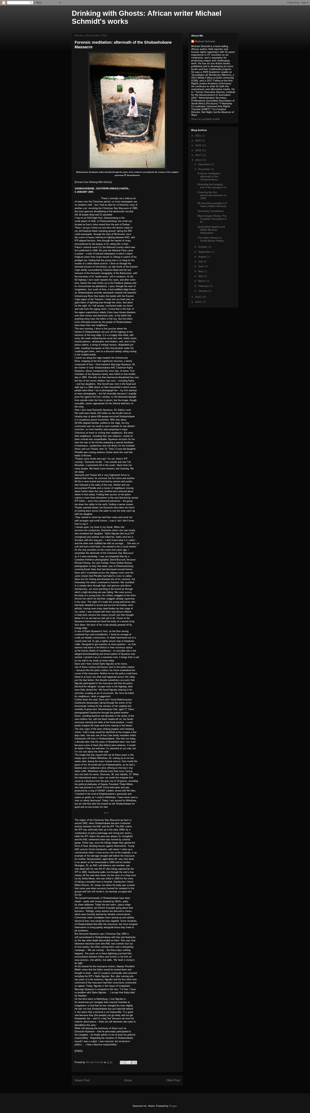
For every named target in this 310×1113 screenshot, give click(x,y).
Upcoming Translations (211, 211)
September (205, 251)
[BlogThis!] (125, 1062)
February (203, 286)
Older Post (173, 1080)
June (201, 266)
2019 (198, 145)
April (201, 276)
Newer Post (82, 1080)
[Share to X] (128, 1062)
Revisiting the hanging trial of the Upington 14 (212, 186)
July (200, 261)
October (203, 246)
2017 (198, 155)
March (202, 281)
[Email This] (121, 1062)
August (202, 256)
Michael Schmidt (205, 41)
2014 (198, 301)
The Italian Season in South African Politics (211, 239)
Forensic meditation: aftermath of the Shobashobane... (209, 176)
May (201, 271)
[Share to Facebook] (132, 1062)
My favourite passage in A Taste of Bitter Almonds (212, 205)
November (204, 169)
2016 (198, 160)
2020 (198, 140)
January (203, 290)
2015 (198, 296)
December (204, 164)
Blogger (173, 1106)
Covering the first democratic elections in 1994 (212, 195)
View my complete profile (205, 119)
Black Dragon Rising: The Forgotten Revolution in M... (212, 218)
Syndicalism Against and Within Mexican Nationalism (211, 229)
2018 (198, 150)
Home (128, 1080)
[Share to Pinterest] (135, 1062)
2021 (198, 135)
